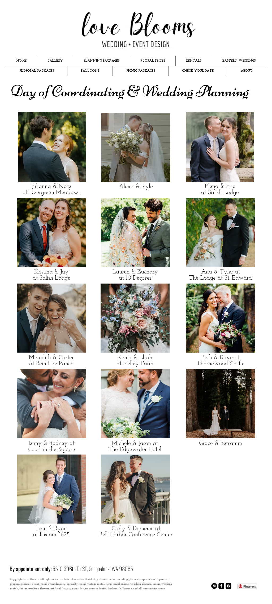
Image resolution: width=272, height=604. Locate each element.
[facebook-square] (221, 586)
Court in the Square (51, 450)
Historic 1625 (55, 535)
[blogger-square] (228, 586)
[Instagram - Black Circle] (214, 586)
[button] (55, 61)
